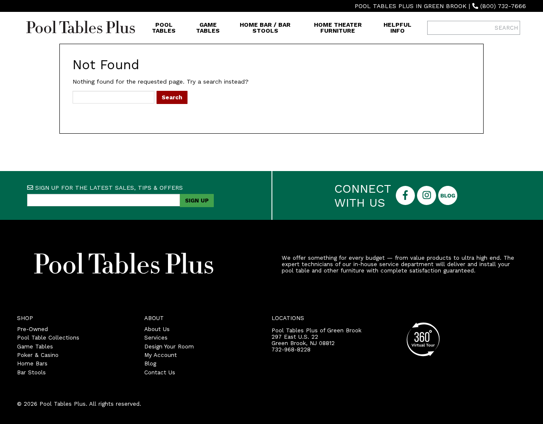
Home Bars (32, 363)
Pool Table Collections (48, 337)
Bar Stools (31, 372)
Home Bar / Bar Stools (265, 27)
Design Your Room (169, 346)
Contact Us (159, 372)
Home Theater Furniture (338, 27)
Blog (150, 363)
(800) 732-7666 (503, 6)
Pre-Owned (32, 329)
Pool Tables (164, 27)
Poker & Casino (38, 355)
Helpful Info (397, 27)
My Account (160, 355)
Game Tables (208, 27)
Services (156, 337)
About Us (157, 329)
